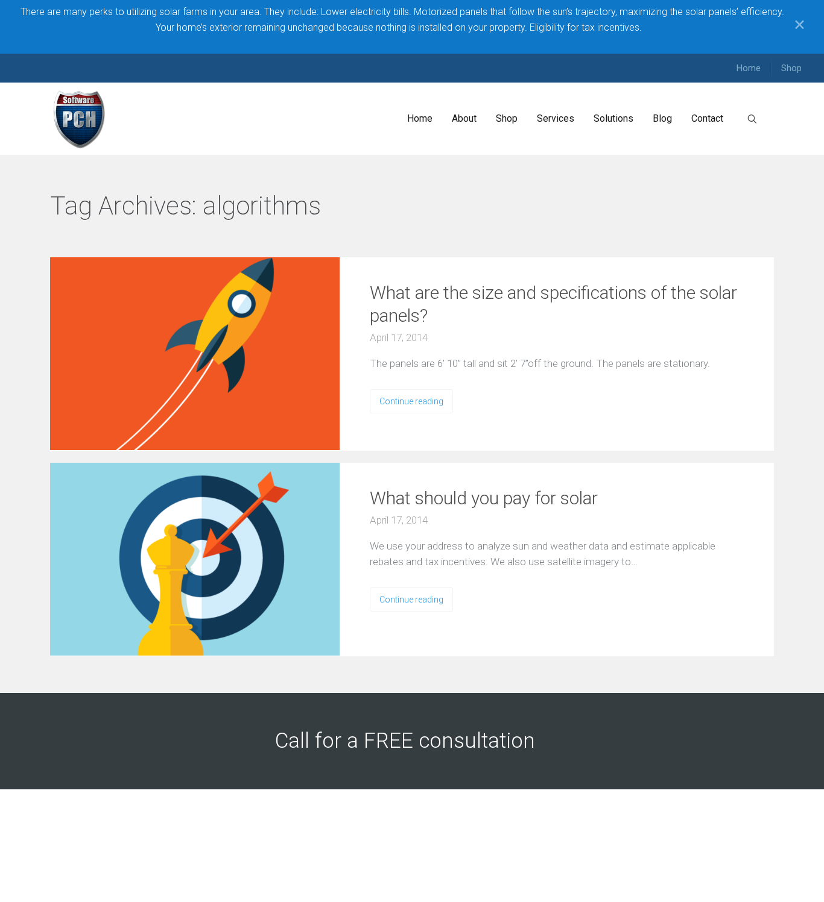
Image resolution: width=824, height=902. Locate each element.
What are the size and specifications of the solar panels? (553, 304)
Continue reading (411, 401)
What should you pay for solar (484, 498)
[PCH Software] (79, 119)
